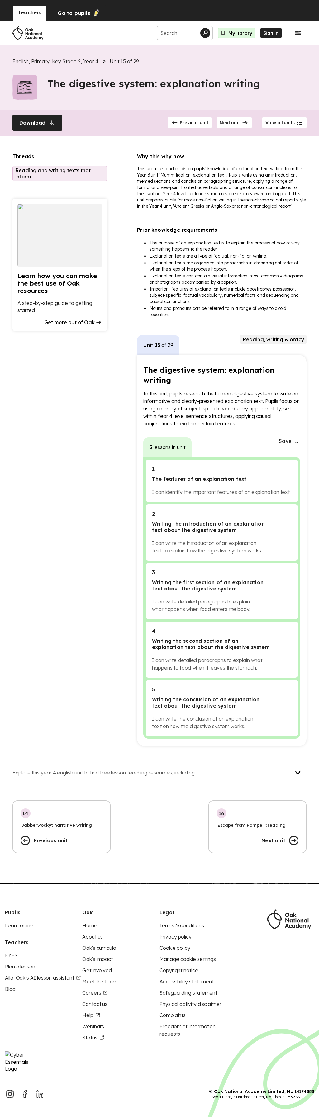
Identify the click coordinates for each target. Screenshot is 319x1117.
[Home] (28, 33)
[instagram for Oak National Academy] (10, 1094)
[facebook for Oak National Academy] (25, 1094)
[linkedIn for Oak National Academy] (40, 1094)
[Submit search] (205, 33)
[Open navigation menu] (298, 33)
